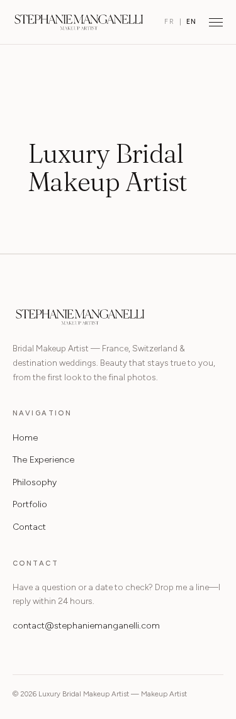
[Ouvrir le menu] (216, 22)
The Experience (43, 459)
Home (25, 437)
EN (191, 22)
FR (169, 22)
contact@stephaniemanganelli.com (86, 625)
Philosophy (35, 482)
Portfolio (30, 504)
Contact (29, 527)
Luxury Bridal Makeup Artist (78, 22)
